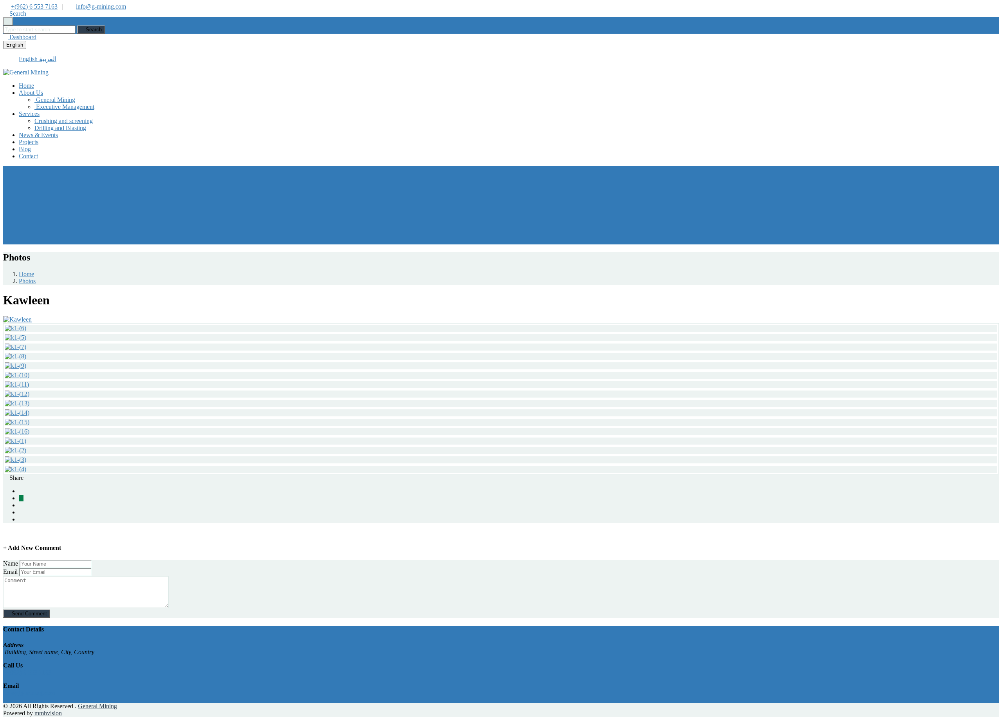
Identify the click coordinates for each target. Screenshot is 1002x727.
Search (93, 30)
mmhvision (48, 713)
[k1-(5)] (15, 337)
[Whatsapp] (21, 498)
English (14, 45)
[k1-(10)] (17, 375)
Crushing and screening (63, 121)
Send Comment (28, 614)
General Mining (54, 99)
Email (10, 571)
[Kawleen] (17, 319)
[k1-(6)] (15, 328)
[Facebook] (21, 491)
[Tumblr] (21, 519)
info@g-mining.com (101, 6)
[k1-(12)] (17, 394)
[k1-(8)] (15, 356)
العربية (47, 59)
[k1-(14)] (17, 412)
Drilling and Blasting (60, 128)
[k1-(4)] (15, 469)
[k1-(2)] (15, 450)
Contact (28, 156)
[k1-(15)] (17, 422)
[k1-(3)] (15, 459)
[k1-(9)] (15, 365)
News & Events (38, 135)
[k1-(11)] (17, 384)
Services (29, 113)
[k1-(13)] (17, 403)
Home (26, 85)
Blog (25, 149)
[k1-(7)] (15, 347)
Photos (27, 281)
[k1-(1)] (15, 441)
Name (10, 563)
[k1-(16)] (17, 431)
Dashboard (22, 37)
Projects (28, 142)
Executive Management (64, 106)
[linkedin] (21, 512)
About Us (31, 92)
